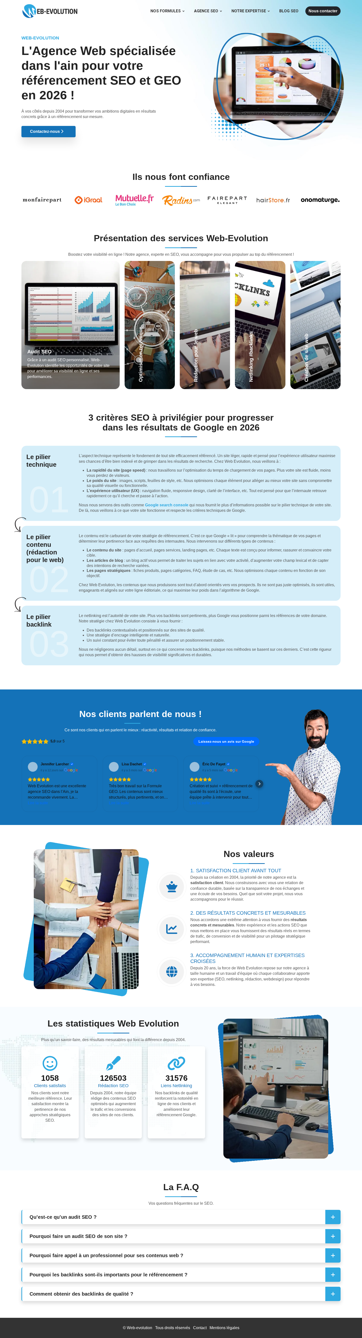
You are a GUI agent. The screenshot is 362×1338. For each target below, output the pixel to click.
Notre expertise (248, 11)
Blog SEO (288, 11)
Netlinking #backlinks (253, 332)
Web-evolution (139, 1328)
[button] (21, 784)
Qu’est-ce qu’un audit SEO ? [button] (63, 1217)
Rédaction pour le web (204, 326)
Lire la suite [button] (38, 803)
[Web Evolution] (49, 6)
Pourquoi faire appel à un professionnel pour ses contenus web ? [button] (106, 1255)
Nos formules (165, 11)
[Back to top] (348, 1324)
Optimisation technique (146, 321)
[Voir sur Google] (33, 767)
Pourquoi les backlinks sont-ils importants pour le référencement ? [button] (108, 1274)
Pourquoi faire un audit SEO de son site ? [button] (78, 1236)
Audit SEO (39, 351)
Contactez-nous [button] (45, 131)
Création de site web (314, 326)
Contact (200, 1328)
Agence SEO (206, 11)
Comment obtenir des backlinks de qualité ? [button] (81, 1294)
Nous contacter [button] (323, 11)
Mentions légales (224, 1328)
